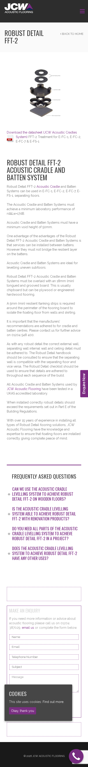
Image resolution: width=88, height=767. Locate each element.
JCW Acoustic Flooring (24, 389)
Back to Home (72, 34)
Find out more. (53, 702)
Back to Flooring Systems (29, 594)
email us (28, 627)
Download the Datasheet (28, 729)
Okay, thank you (22, 711)
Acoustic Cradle (48, 186)
